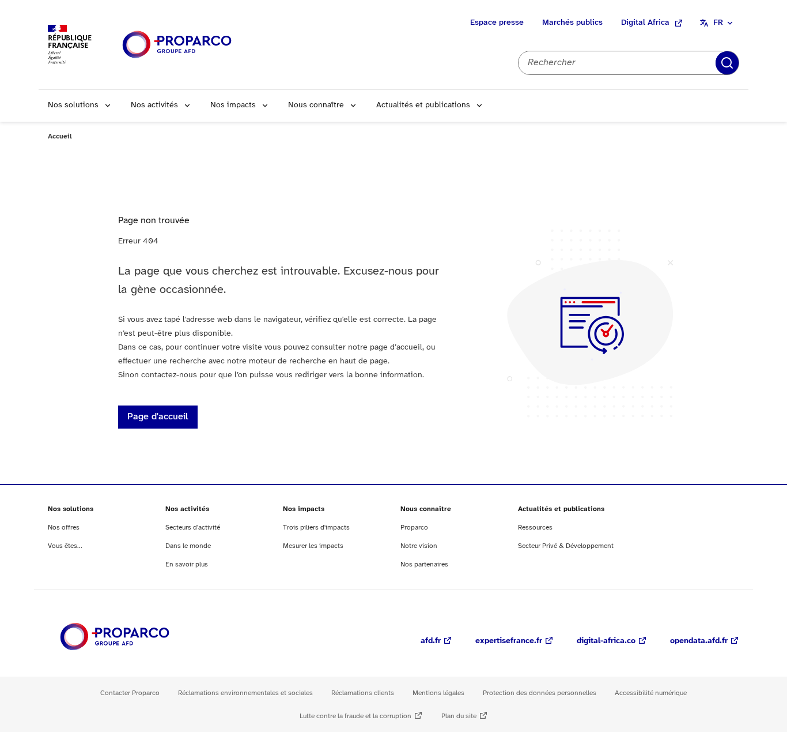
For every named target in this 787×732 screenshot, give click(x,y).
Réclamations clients (362, 693)
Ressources (535, 527)
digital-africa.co (606, 641)
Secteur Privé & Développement (566, 546)
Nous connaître (316, 105)
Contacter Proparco (130, 693)
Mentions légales (438, 693)
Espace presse (497, 22)
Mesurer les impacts (313, 546)
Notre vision (418, 546)
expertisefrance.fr (508, 641)
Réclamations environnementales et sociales (245, 693)
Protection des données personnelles (539, 693)
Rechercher (727, 62)
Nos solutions (73, 105)
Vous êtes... (65, 546)
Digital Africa (645, 22)
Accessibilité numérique (651, 693)
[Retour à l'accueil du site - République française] (177, 44)
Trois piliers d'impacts (316, 527)
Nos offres (64, 527)
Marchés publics (572, 22)
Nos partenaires (424, 564)
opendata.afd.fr (699, 641)
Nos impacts (233, 105)
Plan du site (458, 716)
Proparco (414, 527)
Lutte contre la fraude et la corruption (355, 716)
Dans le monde (188, 546)
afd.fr (431, 641)
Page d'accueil (157, 417)
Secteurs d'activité (192, 527)
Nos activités (154, 105)
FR (718, 22)
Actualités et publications (423, 105)
